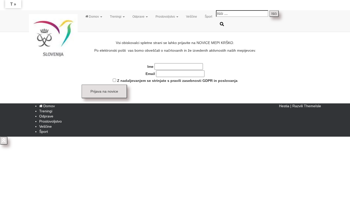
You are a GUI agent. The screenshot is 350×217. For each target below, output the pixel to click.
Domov (94, 16)
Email (150, 74)
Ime (150, 66)
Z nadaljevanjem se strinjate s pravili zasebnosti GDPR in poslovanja (177, 81)
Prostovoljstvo (166, 16)
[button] (101, 16)
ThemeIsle (312, 106)
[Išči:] (242, 13)
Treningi (116, 16)
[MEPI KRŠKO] (53, 16)
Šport (208, 16)
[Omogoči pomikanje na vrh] (3, 141)
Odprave (138, 16)
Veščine (191, 16)
